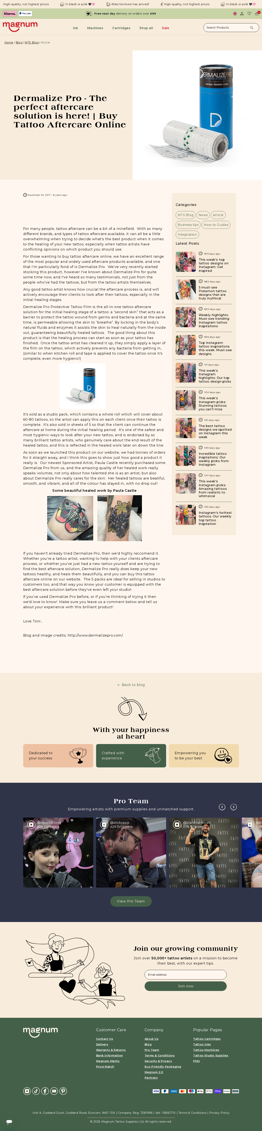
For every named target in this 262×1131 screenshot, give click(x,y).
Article (218, 215)
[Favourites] (249, 13)
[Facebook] (45, 1091)
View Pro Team (131, 901)
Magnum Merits (108, 1061)
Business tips (188, 225)
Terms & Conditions (160, 1055)
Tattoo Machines (206, 1050)
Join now (186, 986)
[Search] (252, 27)
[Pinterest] (63, 1091)
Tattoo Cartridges (207, 1039)
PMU (196, 1061)
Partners (151, 1077)
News (203, 215)
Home (8, 42)
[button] (76, 28)
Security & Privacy (158, 1061)
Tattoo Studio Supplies (210, 1055)
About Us (152, 1039)
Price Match (105, 1066)
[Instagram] (27, 1091)
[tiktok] (36, 1091)
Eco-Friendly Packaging (163, 1066)
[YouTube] (54, 1091)
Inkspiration (187, 234)
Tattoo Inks (202, 1044)
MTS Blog (32, 42)
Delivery (102, 1044)
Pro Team (152, 1050)
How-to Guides (216, 225)
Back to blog (133, 685)
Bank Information (109, 1055)
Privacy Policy (219, 1113)
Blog (19, 42)
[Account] (242, 13)
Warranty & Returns (111, 1050)
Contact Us (104, 1039)
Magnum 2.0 (154, 1072)
